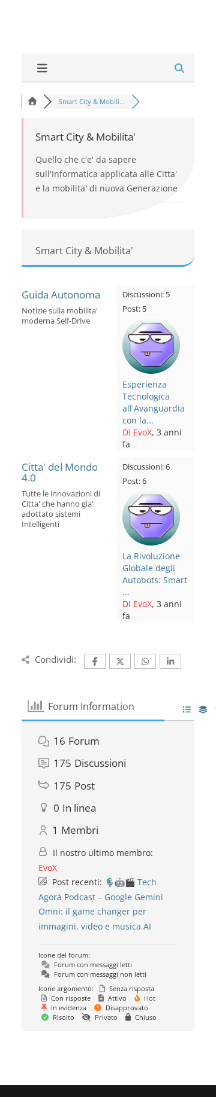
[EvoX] (151, 370)
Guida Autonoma (61, 294)
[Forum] (32, 101)
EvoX (47, 867)
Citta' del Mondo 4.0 (60, 472)
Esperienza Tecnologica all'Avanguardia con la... (153, 402)
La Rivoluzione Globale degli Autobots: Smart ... (154, 574)
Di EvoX (137, 432)
